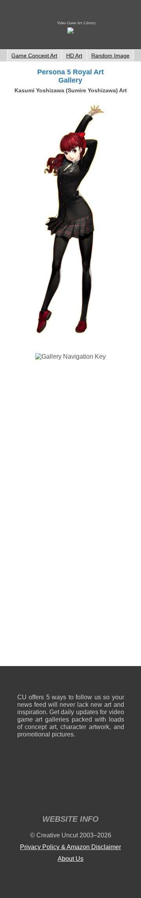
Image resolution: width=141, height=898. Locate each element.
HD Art (74, 55)
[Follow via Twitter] (94, 681)
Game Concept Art (34, 55)
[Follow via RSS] (23, 681)
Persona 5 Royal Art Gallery (70, 76)
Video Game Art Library (76, 23)
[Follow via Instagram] (46, 681)
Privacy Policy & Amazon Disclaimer (70, 847)
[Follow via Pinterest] (118, 681)
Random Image (110, 55)
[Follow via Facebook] (70, 681)
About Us (70, 858)
